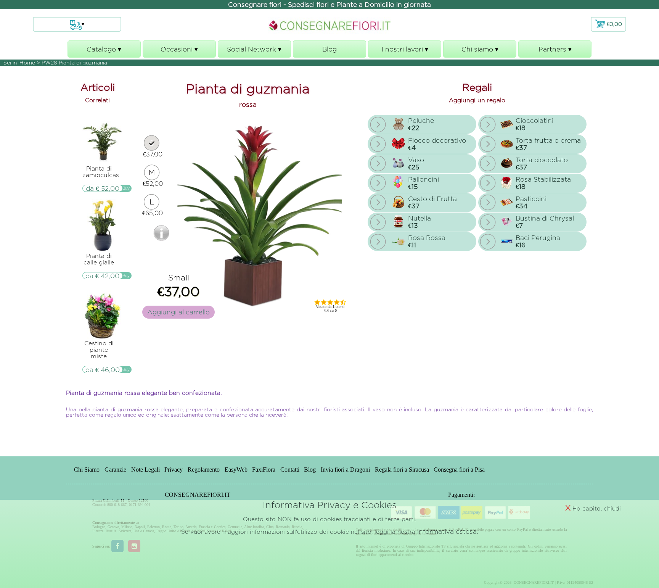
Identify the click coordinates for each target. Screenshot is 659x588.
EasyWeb (236, 470)
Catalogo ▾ (104, 51)
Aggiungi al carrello (178, 312)
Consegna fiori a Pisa (459, 470)
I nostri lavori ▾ (405, 51)
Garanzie (115, 470)
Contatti (289, 470)
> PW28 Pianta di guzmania (72, 62)
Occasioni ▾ (179, 51)
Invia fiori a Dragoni (345, 470)
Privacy (173, 470)
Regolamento (204, 470)
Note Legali (145, 470)
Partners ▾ (555, 51)
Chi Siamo (87, 470)
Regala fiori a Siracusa (402, 470)
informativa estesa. (447, 531)
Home (27, 62)
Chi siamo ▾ (479, 51)
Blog (329, 49)
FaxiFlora (263, 470)
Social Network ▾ (254, 51)
